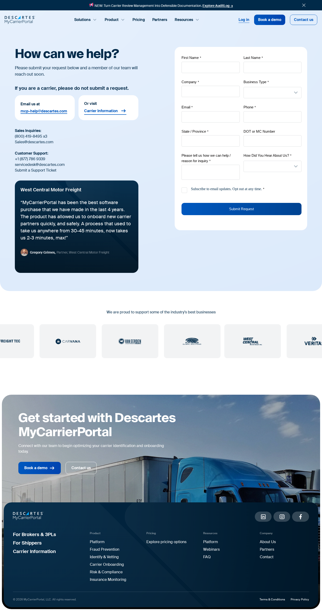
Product (112, 19)
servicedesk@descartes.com (40, 164)
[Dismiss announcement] (304, 5)
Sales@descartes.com (34, 141)
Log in (244, 19)
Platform (97, 541)
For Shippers (27, 543)
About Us (268, 541)
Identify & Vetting (104, 556)
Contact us (303, 19)
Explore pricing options (166, 541)
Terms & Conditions (272, 599)
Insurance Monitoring (108, 579)
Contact (266, 556)
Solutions (82, 19)
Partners (159, 19)
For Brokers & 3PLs (34, 534)
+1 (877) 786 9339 (30, 158)
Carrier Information (101, 110)
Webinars (211, 549)
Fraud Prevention (104, 549)
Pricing (138, 19)
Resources (184, 19)
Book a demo (269, 19)
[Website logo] (20, 20)
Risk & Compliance (106, 572)
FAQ (207, 556)
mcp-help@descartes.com (44, 111)
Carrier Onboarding (107, 564)
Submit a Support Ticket (35, 170)
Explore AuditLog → (217, 6)
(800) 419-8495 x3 (31, 136)
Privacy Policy (300, 599)
